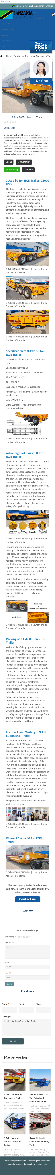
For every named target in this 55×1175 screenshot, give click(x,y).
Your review (11, 943)
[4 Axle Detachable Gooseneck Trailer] (14, 1080)
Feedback (28, 170)
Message (6, 1016)
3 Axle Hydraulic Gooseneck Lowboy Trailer (39, 1141)
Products (18, 56)
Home (35, 13)
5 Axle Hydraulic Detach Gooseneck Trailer (13, 1141)
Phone (39, 1004)
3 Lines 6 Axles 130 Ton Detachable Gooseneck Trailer (39, 1098)
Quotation (25, 162)
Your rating (10, 937)
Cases (4, 47)
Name (8, 962)
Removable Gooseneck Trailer (39, 56)
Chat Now (5, 1)
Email (8, 973)
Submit (9, 984)
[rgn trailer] (27, 857)
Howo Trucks (7, 24)
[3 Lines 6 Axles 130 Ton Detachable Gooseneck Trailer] (40, 1080)
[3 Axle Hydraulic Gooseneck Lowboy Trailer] (40, 1123)
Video (4, 35)
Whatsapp (13, 170)
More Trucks (7, 30)
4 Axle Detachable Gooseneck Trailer (13, 1096)
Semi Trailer (38, 18)
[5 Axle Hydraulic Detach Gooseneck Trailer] (14, 1123)
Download (6, 41)
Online (9, 162)
